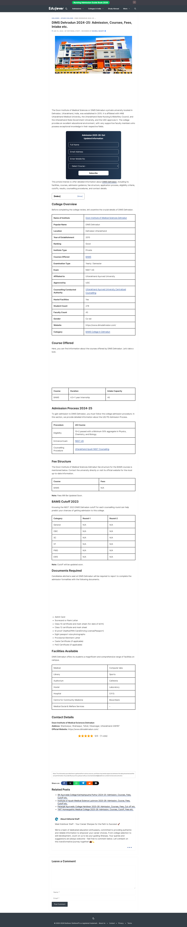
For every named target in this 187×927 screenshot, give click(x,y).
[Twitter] (70, 783)
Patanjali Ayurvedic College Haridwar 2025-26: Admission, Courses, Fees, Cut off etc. (96, 806)
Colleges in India (94, 9)
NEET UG (79, 441)
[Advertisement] (93, 92)
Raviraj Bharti (98, 31)
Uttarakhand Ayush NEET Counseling (92, 449)
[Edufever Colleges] (57, 9)
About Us (102, 923)
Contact (112, 923)
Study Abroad (113, 9)
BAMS (88, 257)
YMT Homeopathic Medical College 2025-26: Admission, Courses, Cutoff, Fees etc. (95, 809)
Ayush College (67, 18)
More (125, 9)
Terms (129, 923)
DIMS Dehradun (109, 182)
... (129, 845)
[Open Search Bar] (135, 8)
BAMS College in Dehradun (98, 332)
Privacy (121, 923)
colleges (55, 18)
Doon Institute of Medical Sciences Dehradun (106, 218)
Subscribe (93, 173)
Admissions (76, 9)
